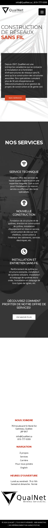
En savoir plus (24, 317)
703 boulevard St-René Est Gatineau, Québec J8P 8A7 (24, 429)
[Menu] (42, 11)
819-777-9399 (40, 2)
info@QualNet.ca (24, 2)
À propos (24, 453)
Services (24, 456)
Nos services (15, 98)
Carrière (24, 460)
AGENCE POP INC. (34, 525)
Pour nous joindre (24, 464)
